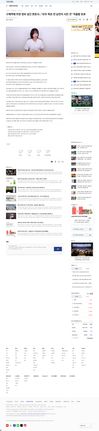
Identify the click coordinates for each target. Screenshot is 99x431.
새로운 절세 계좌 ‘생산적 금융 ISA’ (15, 135)
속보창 (81, 1)
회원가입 (77, 1)
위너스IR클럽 (54, 376)
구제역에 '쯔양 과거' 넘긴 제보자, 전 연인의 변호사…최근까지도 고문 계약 (23, 131)
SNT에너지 (76, 314)
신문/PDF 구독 (86, 1)
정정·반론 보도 (58, 401)
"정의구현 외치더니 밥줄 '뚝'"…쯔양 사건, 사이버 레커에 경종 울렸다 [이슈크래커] (25, 129)
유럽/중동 (53, 362)
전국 (73, 360)
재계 (34, 350)
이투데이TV (26, 376)
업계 (25, 353)
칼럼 (82, 362)
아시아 (52, 360)
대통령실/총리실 (65, 350)
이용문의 (51, 401)
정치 (63, 348)
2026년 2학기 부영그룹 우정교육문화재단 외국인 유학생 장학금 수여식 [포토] (82, 259)
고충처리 (45, 401)
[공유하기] (80, 19)
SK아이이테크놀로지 (78, 303)
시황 (7, 353)
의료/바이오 (35, 365)
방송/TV (27, 5)
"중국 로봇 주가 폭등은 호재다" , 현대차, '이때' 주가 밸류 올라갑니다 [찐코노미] (82, 110)
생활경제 (43, 355)
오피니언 (83, 348)
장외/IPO (7, 358)
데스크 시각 (83, 358)
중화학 (34, 358)
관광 (22, 5)
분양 (25, 358)
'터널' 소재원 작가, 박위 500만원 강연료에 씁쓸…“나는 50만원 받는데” (84, 159)
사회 (73, 348)
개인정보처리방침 (29, 401)
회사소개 (16, 401)
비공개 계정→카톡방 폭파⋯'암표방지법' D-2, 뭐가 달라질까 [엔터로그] (35, 214)
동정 (73, 365)
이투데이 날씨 (63, 376)
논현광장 (83, 353)
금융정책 (16, 350)
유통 (34, 362)
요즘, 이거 (17, 380)
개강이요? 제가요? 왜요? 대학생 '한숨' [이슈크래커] (30, 222)
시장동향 (25, 350)
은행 (16, 353)
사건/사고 (74, 355)
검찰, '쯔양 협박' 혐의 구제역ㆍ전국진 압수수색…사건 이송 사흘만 (22, 133)
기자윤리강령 (30, 413)
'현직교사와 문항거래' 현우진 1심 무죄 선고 (84, 63)
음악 (36, 5)
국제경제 (53, 350)
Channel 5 (44, 376)
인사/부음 (74, 362)
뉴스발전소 (17, 376)
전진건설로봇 (76, 307)
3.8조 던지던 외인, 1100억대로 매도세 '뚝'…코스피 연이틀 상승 (33, 196)
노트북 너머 (83, 365)
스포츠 (46, 5)
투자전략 (87, 268)
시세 (7, 355)
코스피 (76, 296)
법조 (73, 350)
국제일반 (53, 353)
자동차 (34, 355)
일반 (50, 5)
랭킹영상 (25, 380)
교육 (73, 353)
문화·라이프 (13, 6)
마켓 (7, 348)
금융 (16, 348)
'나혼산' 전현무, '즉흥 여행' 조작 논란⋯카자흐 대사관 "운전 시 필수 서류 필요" (84, 193)
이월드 (75, 299)
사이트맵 (78, 401)
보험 (16, 355)
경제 (43, 348)
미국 (52, 355)
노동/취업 (74, 358)
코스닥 (87, 296)
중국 (52, 358)
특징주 (76, 268)
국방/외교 (63, 355)
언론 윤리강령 (24, 413)
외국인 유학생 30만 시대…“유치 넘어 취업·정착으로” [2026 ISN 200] (35, 170)
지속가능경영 (72, 376)
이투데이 (7, 10)
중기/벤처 (35, 367)
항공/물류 (35, 360)
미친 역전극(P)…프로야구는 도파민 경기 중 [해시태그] (31, 187)
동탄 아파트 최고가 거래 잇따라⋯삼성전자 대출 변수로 (31, 205)
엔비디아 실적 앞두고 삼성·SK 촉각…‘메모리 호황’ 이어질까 (32, 179)
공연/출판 (41, 5)
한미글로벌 (76, 311)
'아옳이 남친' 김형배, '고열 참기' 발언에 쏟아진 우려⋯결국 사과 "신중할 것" (84, 182)
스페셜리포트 (35, 376)
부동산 (25, 348)
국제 (52, 348)
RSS (91, 1)
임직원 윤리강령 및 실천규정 (39, 413)
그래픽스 (16, 383)
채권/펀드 (8, 365)
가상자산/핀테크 (18, 362)
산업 (34, 348)
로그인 (73, 1)
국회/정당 (63, 353)
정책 (25, 355)
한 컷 (16, 385)
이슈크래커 (17, 378)
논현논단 (83, 350)
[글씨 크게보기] (91, 19)
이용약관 (22, 401)
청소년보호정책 (38, 401)
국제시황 (7, 369)
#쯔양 (8, 144)
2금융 (16, 358)
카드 (16, 360)
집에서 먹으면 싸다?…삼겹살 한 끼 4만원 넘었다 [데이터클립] (33, 231)
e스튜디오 (26, 378)
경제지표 (43, 353)
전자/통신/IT (35, 353)
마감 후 (82, 360)
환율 (7, 367)
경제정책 (43, 350)
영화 (32, 5)
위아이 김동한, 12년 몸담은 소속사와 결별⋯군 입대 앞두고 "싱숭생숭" (84, 176)
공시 (7, 350)
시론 (82, 355)
